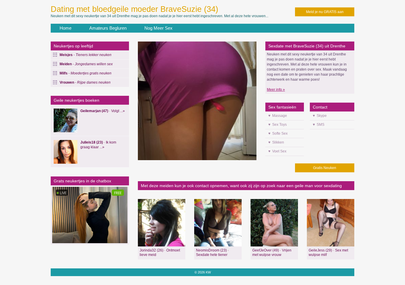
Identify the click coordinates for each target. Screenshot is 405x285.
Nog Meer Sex (158, 28)
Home (65, 28)
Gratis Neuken (324, 168)
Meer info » (276, 89)
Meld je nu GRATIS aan (325, 12)
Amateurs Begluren (108, 28)
